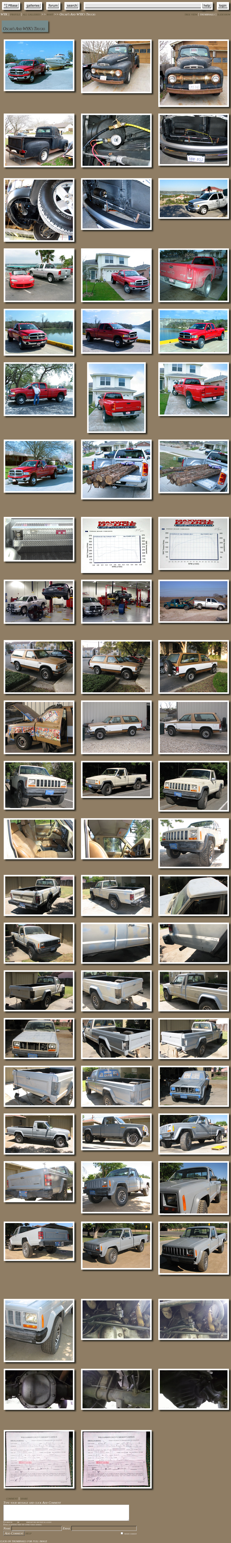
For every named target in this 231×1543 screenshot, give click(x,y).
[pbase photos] (11, 11)
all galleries (31, 14)
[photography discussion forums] (53, 11)
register (23, 1522)
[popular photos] (144, 11)
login (15, 1522)
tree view (190, 14)
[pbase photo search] (72, 11)
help (29, 1533)
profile (15, 14)
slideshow (223, 14)
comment (12, 1498)
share (24, 1498)
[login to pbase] (223, 11)
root (50, 14)
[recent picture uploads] (33, 11)
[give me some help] (207, 11)
